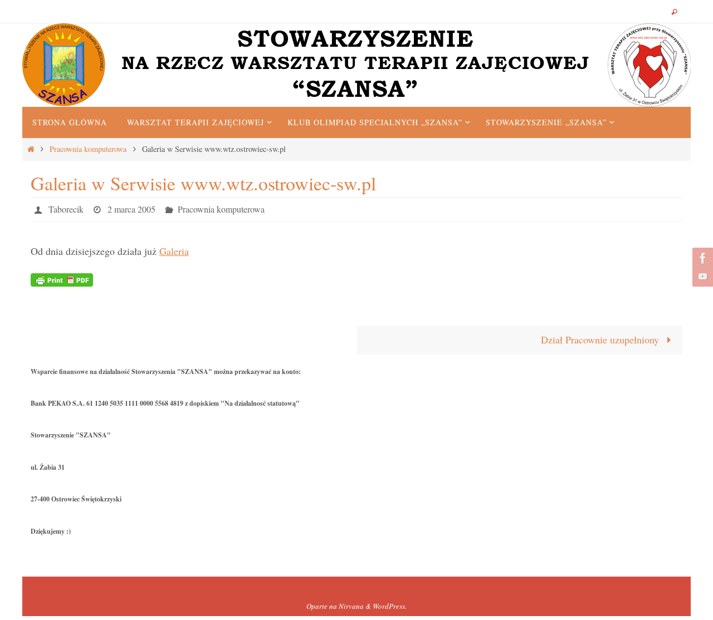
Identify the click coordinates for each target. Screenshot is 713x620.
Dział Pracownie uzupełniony (601, 339)
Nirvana (351, 606)
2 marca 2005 (131, 209)
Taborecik (66, 209)
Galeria (174, 251)
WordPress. (390, 606)
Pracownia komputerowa (88, 149)
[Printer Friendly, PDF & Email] (62, 278)
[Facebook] (701, 258)
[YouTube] (701, 276)
